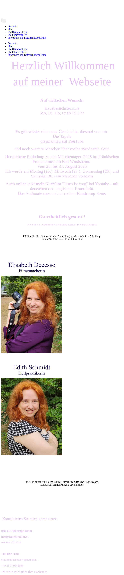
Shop (10, 29)
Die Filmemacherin (17, 34)
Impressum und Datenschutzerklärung (27, 37)
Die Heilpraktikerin (17, 32)
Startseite (12, 26)
